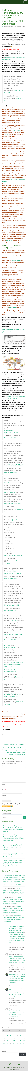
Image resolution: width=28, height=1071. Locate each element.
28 (17, 1043)
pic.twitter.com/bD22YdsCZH (13, 555)
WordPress (16, 1069)
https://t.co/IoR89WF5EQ (12, 696)
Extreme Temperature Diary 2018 (11, 732)
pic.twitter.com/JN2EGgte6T (13, 504)
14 (17, 1038)
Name (4, 784)
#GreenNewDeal (9, 492)
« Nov (12, 1047)
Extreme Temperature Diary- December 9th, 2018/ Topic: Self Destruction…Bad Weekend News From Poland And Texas (13, 746)
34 (3, 381)
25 (7, 1043)
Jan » (16, 1047)
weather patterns (16, 260)
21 (17, 1040)
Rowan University (15, 130)
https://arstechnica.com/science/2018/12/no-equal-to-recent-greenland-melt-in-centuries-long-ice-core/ (13, 331)
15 (20, 1038)
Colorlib (22, 1067)
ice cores (16, 184)
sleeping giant (13, 307)
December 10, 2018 (10, 438)
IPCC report (9, 240)
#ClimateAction (9, 667)
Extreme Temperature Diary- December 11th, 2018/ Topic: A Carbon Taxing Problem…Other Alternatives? (15, 752)
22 (20, 1040)
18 (7, 1040)
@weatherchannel (17, 520)
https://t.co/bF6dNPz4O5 (16, 465)
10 (4, 1038)
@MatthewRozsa (9, 694)
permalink (4, 734)
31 (4, 1045)
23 (24, 1040)
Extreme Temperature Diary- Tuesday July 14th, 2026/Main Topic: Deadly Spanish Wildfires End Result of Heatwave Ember (17, 978)
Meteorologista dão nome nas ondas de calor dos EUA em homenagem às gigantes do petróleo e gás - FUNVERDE (14, 877)
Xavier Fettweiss (10, 254)
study (6, 134)
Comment (5, 766)
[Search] (24, 817)
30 (24, 1043)
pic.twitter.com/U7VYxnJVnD (13, 573)
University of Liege (11, 256)
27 (14, 1043)
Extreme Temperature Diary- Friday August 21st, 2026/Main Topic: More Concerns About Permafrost (13, 855)
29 (20, 1043)
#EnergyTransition (9, 669)
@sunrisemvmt (9, 483)
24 (4, 1043)
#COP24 (15, 620)
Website (4, 795)
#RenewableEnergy (10, 671)
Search (4, 1051)
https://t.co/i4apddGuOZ (11, 605)
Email (4, 789)
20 (14, 1040)
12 (23, 379)
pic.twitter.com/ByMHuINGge (13, 634)
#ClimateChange (9, 647)
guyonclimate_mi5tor (19, 26)
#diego (14, 571)
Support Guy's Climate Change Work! (12, 804)
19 (10, 1040)
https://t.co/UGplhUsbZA (11, 432)
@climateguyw (8, 430)
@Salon (19, 694)
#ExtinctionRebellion (15, 665)
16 (24, 1038)
